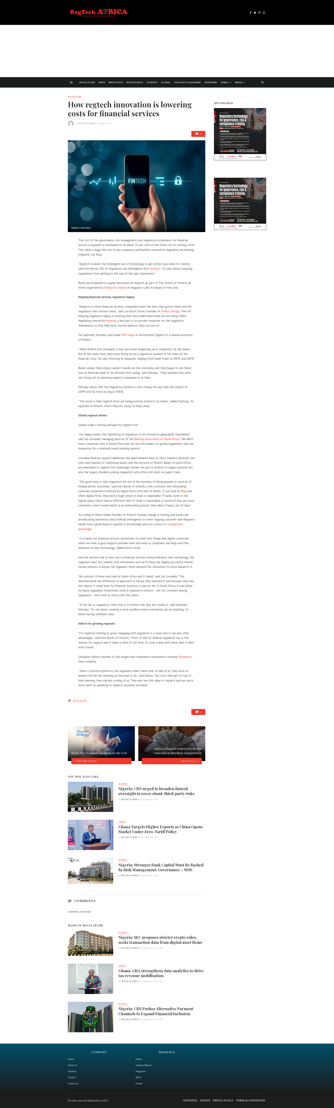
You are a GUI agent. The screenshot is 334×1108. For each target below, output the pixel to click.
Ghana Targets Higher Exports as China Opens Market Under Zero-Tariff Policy (160, 829)
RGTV (138, 1077)
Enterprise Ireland (115, 287)
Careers (72, 1077)
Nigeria (122, 783)
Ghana (122, 821)
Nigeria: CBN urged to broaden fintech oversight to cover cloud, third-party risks (156, 791)
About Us (72, 1065)
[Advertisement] (167, 51)
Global (165, 82)
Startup (152, 82)
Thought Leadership (187, 82)
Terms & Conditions (250, 1100)
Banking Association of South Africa (156, 439)
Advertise (190, 1100)
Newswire (211, 82)
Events (139, 1083)
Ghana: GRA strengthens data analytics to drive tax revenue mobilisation (161, 973)
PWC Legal (128, 335)
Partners (72, 1071)
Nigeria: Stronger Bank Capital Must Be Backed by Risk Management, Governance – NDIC (160, 867)
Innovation (116, 82)
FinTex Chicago (170, 311)
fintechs (111, 321)
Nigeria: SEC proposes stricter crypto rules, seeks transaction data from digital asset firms (160, 940)
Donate (205, 1100)
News (101, 82)
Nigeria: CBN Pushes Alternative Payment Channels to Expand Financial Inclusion (155, 1011)
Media (238, 82)
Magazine (141, 1071)
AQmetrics (185, 657)
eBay (183, 491)
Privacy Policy (223, 1100)
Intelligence (134, 82)
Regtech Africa (87, 123)
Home (71, 1059)
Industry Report (144, 1065)
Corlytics (155, 269)
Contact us (73, 1083)
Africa (225, 82)
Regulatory (87, 82)
